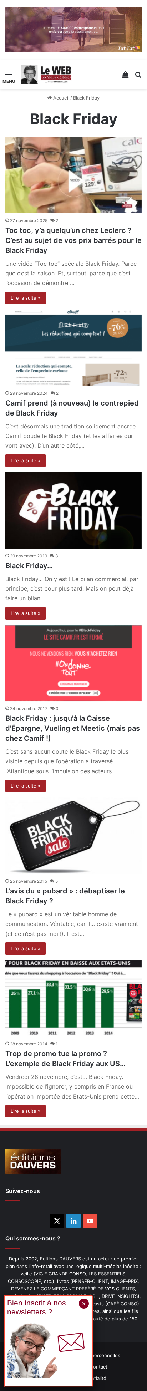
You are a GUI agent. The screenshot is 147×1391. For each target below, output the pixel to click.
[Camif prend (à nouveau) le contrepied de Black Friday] (73, 347)
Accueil (60, 98)
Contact (98, 1367)
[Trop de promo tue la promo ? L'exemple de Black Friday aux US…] (73, 998)
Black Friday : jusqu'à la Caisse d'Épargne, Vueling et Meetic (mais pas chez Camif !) (72, 728)
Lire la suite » (25, 298)
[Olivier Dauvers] (46, 74)
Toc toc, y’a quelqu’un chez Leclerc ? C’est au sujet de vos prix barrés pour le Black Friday (73, 240)
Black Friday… (29, 565)
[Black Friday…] (73, 510)
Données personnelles (95, 1355)
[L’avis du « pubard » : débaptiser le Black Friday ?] (73, 835)
